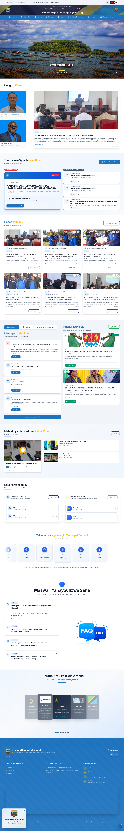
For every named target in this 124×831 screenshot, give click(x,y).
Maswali (9, 2)
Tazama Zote (53, 501)
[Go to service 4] (61, 737)
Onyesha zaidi (15, 623)
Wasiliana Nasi (44, 2)
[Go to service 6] (64, 737)
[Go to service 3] (59, 737)
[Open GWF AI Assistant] (119, 826)
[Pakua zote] (53, 511)
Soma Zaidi (41, 149)
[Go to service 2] (57, 737)
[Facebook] (112, 759)
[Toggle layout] (24, 810)
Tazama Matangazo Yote (32, 422)
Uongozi (32, 2)
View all (115, 437)
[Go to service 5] (62, 737)
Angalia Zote (112, 331)
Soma (72, 186)
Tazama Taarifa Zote (110, 166)
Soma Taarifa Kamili (14, 210)
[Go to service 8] (67, 737)
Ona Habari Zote (111, 228)
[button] (32, 616)
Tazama (17, 361)
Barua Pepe (55, 2)
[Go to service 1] (56, 737)
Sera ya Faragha (91, 826)
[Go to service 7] (66, 737)
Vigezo (103, 826)
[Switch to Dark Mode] (107, 2)
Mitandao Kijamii (21, 2)
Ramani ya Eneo (113, 826)
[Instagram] (116, 759)
